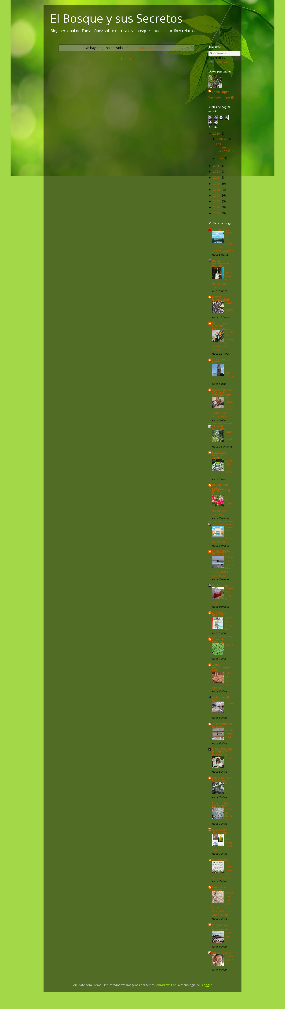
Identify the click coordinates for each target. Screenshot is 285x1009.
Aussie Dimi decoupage (220, 831)
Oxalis (229, 645)
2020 (217, 184)
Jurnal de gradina (218, 640)
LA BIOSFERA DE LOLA (221, 552)
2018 (217, 195)
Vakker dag (220, 585)
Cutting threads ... (229, 708)
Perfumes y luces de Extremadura (221, 326)
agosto (222, 139)
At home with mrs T (221, 698)
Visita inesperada (229, 733)
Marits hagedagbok (221, 298)
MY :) (228, 758)
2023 (217, 177)
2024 (217, 171)
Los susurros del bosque (225, 147)
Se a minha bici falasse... (222, 725)
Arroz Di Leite (221, 953)
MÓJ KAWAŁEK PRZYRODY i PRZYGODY (222, 752)
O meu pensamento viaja (221, 667)
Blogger (206, 985)
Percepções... (221, 860)
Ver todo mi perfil (221, 97)
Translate (222, 62)
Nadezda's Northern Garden (219, 455)
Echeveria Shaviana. (229, 814)
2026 (217, 133)
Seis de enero (221, 524)
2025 (217, 166)
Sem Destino (229, 787)
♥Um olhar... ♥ (229, 936)
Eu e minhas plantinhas (220, 804)
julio (220, 158)
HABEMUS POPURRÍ (228, 623)
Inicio (126, 58)
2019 (217, 189)
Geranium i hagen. (229, 308)
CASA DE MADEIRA (218, 427)
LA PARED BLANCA (218, 614)
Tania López (220, 92)
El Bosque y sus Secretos (116, 18)
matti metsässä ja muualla (220, 263)
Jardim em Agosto (228, 437)
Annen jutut (220, 229)
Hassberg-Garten (219, 888)
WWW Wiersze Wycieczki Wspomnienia (222, 392)
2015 (217, 213)
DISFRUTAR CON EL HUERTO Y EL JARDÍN (221, 489)
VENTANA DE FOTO (221, 361)
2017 (217, 201)
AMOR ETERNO (229, 959)
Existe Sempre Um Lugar (222, 779)
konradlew (162, 985)
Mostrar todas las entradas (146, 47)
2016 (217, 207)
